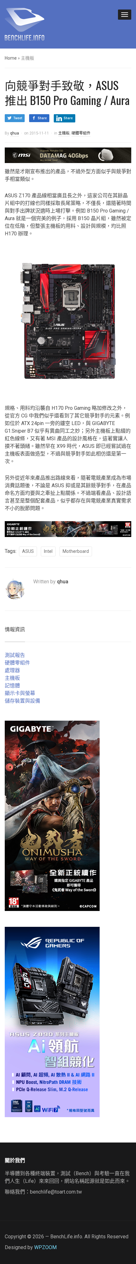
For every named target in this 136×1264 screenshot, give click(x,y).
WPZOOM (45, 1247)
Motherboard (76, 551)
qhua (14, 133)
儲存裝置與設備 (22, 701)
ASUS (28, 551)
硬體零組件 (80, 133)
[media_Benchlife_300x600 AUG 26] (52, 816)
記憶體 (12, 686)
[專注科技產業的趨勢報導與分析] (24, 23)
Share (42, 118)
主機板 (64, 133)
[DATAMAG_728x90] (68, 155)
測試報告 (15, 655)
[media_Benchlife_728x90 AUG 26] (68, 529)
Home (11, 58)
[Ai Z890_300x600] (52, 1022)
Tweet (17, 118)
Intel (48, 551)
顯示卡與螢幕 (20, 693)
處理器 (12, 670)
